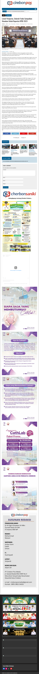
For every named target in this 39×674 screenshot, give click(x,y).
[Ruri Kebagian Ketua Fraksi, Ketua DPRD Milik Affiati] (15, 148)
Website (4, 183)
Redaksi (7, 51)
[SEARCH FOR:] (31, 11)
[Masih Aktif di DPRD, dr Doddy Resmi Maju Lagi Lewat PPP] (24, 148)
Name (4, 177)
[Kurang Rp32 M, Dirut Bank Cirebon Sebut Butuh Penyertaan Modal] (33, 148)
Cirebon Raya (4, 149)
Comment (4, 169)
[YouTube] (11, 669)
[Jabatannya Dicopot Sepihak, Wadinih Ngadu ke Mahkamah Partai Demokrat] (6, 148)
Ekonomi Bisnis (31, 150)
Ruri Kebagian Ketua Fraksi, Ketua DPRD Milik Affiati (15, 153)
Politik (8, 149)
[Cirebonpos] (19, 3)
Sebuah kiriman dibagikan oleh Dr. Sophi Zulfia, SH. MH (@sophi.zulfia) (15, 283)
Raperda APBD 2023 (5, 25)
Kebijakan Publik (14, 150)
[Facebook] (4, 669)
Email (4, 180)
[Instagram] (6, 669)
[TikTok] (9, 669)
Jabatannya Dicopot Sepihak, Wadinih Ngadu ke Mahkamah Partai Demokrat (5, 152)
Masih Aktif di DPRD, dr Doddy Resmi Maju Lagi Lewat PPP (23, 151)
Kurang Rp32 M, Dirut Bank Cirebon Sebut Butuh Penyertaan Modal (33, 153)
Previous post (16, 137)
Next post (23, 137)
